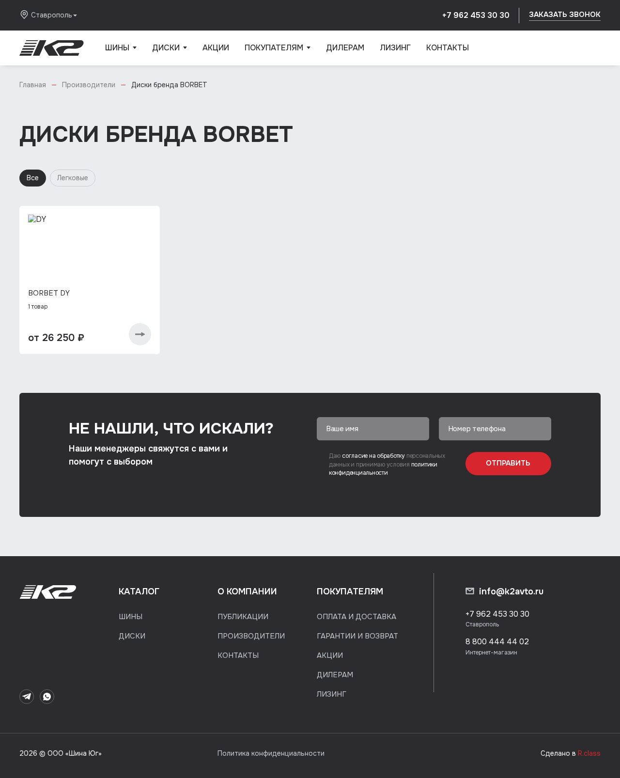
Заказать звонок (565, 14)
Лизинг (395, 48)
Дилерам (345, 48)
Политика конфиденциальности (271, 753)
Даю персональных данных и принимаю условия (387, 464)
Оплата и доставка (356, 617)
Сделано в (571, 753)
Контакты (447, 48)
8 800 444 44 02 (497, 642)
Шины (121, 54)
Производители (251, 636)
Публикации (242, 617)
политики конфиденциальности (383, 469)
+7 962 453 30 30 (476, 15)
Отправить (508, 463)
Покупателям (277, 54)
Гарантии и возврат (357, 636)
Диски (169, 54)
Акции (215, 48)
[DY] (89, 254)
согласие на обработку (374, 456)
